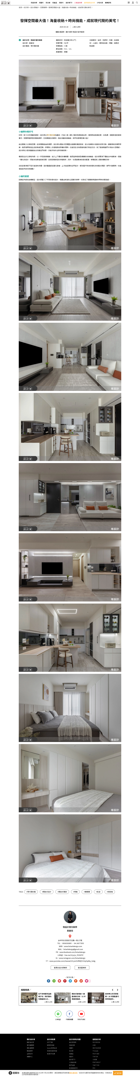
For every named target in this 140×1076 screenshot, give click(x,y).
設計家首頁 (72, 1042)
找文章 (48, 3)
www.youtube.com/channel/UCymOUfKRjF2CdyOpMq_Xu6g (72, 961)
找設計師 (34, 3)
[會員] (132, 2)
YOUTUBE (96, 1054)
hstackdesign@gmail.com (73, 949)
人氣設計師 (78, 3)
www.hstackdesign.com (73, 946)
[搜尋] (136, 2)
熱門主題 (72, 1065)
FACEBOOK (96, 1042)
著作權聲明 (30, 1045)
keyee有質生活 (52, 1048)
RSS (94, 1068)
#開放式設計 (46, 891)
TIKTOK (95, 1057)
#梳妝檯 (110, 891)
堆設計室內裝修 (36, 40)
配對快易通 (50, 1045)
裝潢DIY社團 (51, 1054)
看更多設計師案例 (60, 967)
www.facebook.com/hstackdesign (72, 952)
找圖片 (41, 3)
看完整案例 (82, 967)
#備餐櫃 (87, 891)
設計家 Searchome (6, 3)
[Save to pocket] (59, 981)
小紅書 (95, 1059)
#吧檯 (75, 891)
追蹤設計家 (97, 1039)
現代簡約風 (51, 135)
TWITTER (96, 1065)
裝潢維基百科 (73, 1068)
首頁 (20, 7)
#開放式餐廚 (62, 891)
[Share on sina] (81, 981)
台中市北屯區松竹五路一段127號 (70, 940)
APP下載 (50, 1042)
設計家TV (69, 3)
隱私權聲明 (30, 1048)
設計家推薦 (51, 1039)
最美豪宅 (108, 3)
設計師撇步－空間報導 (38, 7)
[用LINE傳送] (54, 981)
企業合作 (30, 1054)
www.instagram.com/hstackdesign (72, 958)
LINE (94, 1045)
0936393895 (67, 943)
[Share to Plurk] (75, 981)
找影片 (61, 3)
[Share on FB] (48, 981)
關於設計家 (31, 1039)
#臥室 (98, 891)
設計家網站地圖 (75, 1039)
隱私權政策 (73, 1072)
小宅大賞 (100, 3)
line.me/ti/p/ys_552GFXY (73, 955)
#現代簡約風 (31, 891)
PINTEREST (97, 1062)
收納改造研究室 (52, 1051)
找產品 (54, 3)
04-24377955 (79, 943)
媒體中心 (30, 1057)
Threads (95, 1051)
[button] (112, 989)
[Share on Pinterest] (65, 981)
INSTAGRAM (97, 1048)
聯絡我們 (30, 1051)
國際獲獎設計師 (89, 3)
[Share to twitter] (70, 981)
